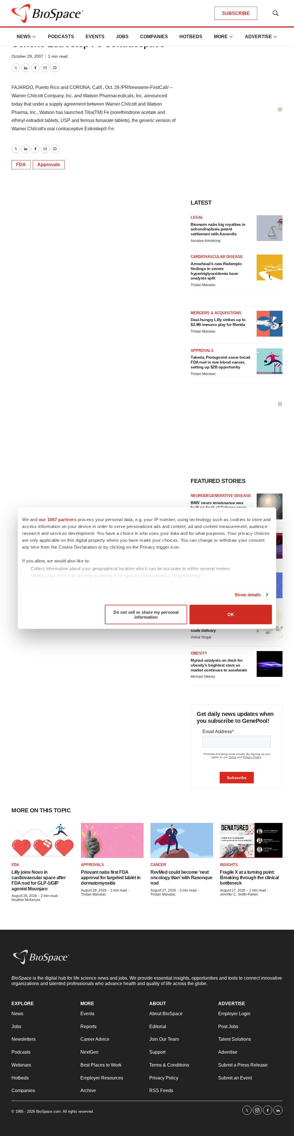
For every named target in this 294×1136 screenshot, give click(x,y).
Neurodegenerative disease (221, 496)
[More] (34, 36)
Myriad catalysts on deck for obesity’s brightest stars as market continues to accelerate (219, 665)
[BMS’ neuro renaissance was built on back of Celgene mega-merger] (270, 506)
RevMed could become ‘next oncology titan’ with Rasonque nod (181, 878)
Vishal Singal (201, 637)
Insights (229, 865)
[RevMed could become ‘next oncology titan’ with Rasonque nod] (181, 840)
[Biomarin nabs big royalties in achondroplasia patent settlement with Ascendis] (270, 228)
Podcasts (61, 36)
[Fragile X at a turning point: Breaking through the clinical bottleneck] (251, 840)
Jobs (122, 36)
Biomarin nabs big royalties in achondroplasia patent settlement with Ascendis (218, 229)
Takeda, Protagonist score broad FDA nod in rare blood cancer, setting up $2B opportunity (220, 362)
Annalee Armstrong (205, 241)
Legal (197, 217)
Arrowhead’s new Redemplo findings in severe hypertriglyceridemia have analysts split (216, 270)
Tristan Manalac (203, 285)
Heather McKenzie (25, 900)
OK (230, 614)
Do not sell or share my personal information (146, 614)
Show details (248, 594)
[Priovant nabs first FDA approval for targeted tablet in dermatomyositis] (112, 840)
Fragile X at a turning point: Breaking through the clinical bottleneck (249, 878)
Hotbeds (190, 36)
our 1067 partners (58, 519)
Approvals (48, 164)
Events (95, 36)
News (24, 36)
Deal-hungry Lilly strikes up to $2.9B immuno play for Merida (218, 322)
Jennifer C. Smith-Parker (239, 894)
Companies (154, 36)
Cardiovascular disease (217, 257)
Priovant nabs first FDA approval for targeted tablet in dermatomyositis (111, 878)
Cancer (158, 865)
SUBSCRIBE (236, 13)
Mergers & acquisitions (216, 313)
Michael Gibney (203, 677)
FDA (21, 164)
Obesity (199, 653)
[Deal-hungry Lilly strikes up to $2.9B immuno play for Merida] (270, 324)
